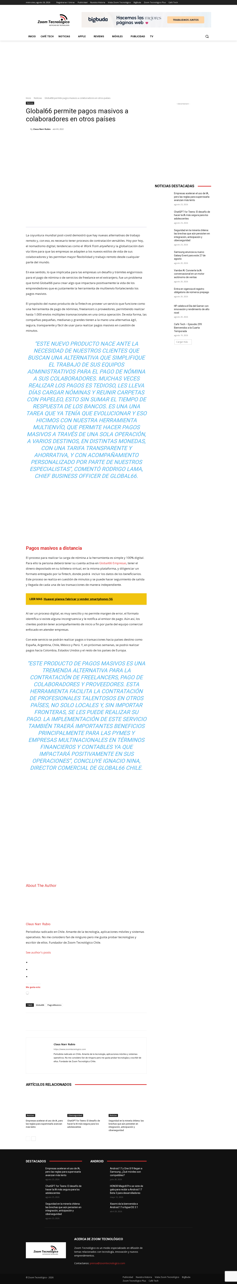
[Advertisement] (118, 66)
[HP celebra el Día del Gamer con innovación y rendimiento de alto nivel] (163, 310)
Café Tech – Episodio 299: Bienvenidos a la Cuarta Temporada (188, 327)
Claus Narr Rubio (41, 129)
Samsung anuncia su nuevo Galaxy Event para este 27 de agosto (190, 255)
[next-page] (33, 1138)
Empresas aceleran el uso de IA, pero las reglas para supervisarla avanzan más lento (44, 1123)
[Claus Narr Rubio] (28, 129)
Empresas (119, 563)
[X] (58, 138)
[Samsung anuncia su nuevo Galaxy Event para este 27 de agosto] (163, 256)
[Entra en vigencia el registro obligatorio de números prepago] (163, 293)
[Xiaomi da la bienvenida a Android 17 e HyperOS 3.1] (98, 1208)
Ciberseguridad (75, 1115)
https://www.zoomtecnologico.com (70, 1049)
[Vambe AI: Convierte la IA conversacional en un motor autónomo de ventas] (163, 275)
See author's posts (38, 952)
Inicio (28, 98)
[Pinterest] (66, 138)
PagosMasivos (54, 1005)
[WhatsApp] (74, 138)
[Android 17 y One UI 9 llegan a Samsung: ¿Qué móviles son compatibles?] (98, 1173)
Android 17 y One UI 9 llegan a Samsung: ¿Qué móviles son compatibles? (126, 1172)
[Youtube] (67, 1067)
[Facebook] (50, 138)
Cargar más (182, 341)
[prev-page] (28, 1138)
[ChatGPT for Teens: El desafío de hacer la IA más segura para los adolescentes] (86, 1103)
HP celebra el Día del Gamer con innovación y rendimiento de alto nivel (191, 309)
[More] (83, 138)
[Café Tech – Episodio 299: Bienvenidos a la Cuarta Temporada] (163, 328)
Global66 (105, 563)
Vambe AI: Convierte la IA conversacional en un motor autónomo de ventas (189, 274)
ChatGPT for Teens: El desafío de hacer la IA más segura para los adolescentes (83, 1123)
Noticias (38, 98)
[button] (207, 36)
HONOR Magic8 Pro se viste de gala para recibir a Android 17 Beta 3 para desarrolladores (126, 1189)
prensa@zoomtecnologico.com (107, 1263)
